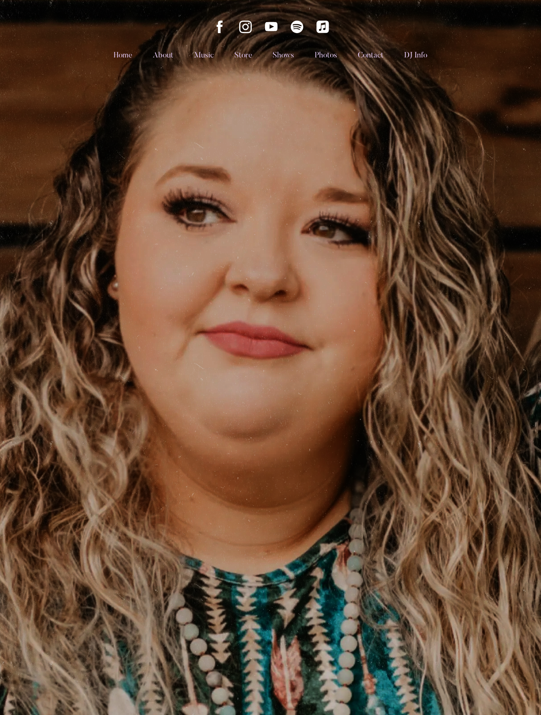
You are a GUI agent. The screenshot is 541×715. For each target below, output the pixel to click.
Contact (370, 56)
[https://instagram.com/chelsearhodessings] (245, 27)
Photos (326, 56)
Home (123, 56)
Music (204, 56)
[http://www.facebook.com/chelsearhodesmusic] (219, 27)
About (163, 56)
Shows (283, 56)
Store (243, 56)
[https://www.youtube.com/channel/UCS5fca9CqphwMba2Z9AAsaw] (271, 27)
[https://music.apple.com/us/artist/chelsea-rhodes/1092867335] (323, 27)
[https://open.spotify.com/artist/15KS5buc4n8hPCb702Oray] (297, 27)
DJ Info (415, 56)
